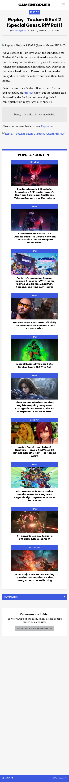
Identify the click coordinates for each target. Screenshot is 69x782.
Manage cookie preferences (34, 628)
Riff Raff (28, 93)
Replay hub (47, 126)
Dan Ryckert (19, 31)
